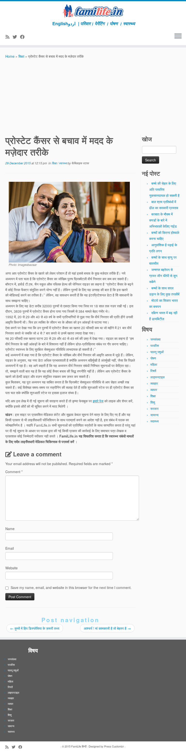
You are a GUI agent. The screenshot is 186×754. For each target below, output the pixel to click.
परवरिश (154, 345)
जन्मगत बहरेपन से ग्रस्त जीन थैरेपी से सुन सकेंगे (163, 275)
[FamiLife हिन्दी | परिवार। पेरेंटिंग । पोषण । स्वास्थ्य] (93, 11)
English (60, 23)
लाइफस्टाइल (157, 377)
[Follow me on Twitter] (16, 36)
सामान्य (154, 415)
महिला (153, 364)
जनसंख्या (155, 339)
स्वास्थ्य (63, 163)
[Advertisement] (93, 95)
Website (11, 567)
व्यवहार (154, 383)
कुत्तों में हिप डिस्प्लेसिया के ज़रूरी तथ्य (34, 628)
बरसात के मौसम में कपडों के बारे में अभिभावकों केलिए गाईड (163, 220)
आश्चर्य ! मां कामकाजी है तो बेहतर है (107, 628)
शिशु (152, 402)
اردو (72, 23)
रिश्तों (153, 370)
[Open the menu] (178, 36)
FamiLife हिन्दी (78, 746)
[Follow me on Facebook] (24, 36)
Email (9, 548)
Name (10, 528)
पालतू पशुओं (157, 351)
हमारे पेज (98, 400)
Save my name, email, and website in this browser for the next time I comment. (71, 587)
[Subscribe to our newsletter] (29, 36)
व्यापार (153, 389)
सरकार (154, 408)
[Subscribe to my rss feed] (9, 36)
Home (10, 56)
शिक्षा (21, 56)
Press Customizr (114, 746)
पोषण (153, 358)
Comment (14, 471)
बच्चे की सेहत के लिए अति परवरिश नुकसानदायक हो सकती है (164, 189)
